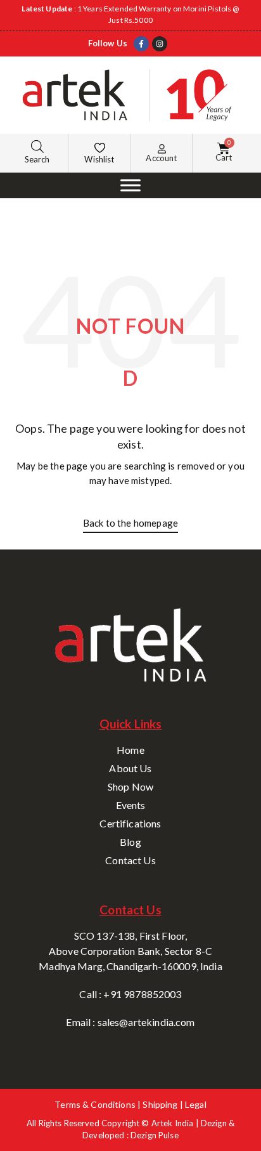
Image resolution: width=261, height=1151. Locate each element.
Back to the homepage (130, 523)
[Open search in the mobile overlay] (37, 146)
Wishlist (99, 159)
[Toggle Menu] (130, 185)
